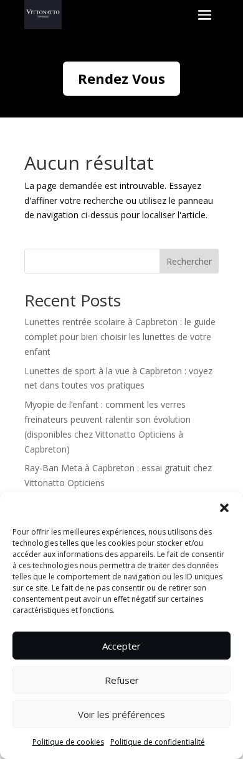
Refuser (122, 680)
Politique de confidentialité (157, 742)
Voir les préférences (121, 714)
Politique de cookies (68, 742)
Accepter (121, 646)
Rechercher (189, 261)
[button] (224, 508)
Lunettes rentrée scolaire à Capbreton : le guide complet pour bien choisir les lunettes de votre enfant (120, 336)
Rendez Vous (121, 78)
